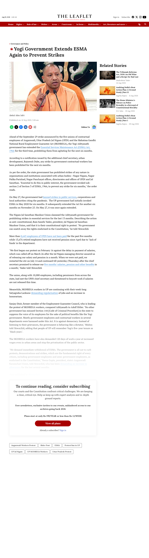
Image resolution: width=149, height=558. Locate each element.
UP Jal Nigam (16, 451)
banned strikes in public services (59, 197)
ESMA (57, 445)
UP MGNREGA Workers (37, 451)
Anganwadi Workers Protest (23, 445)
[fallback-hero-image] (107, 75)
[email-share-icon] (30, 128)
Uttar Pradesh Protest (61, 451)
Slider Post (45, 445)
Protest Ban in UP (72, 445)
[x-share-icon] (16, 128)
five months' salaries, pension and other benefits (69, 264)
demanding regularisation (44, 292)
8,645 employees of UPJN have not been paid (44, 236)
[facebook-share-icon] (21, 128)
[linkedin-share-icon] (25, 128)
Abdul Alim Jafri (16, 115)
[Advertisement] (74, 6)
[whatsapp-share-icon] (12, 128)
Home (11, 24)
